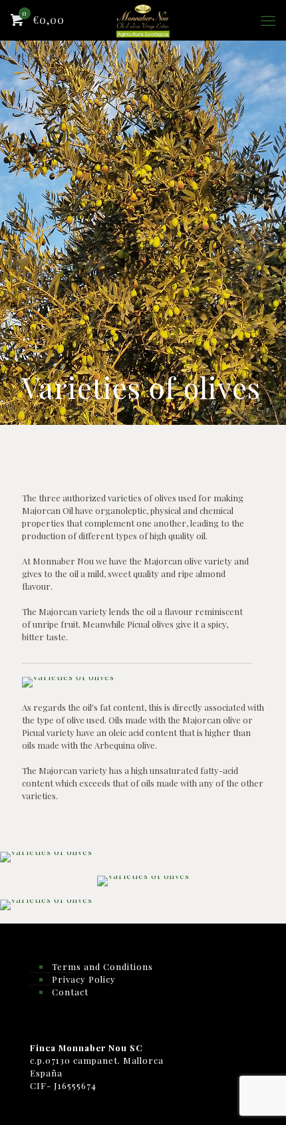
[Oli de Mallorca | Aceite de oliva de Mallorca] (143, 20)
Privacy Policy (84, 979)
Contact (70, 991)
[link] (68, 682)
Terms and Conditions (102, 966)
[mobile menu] (268, 20)
